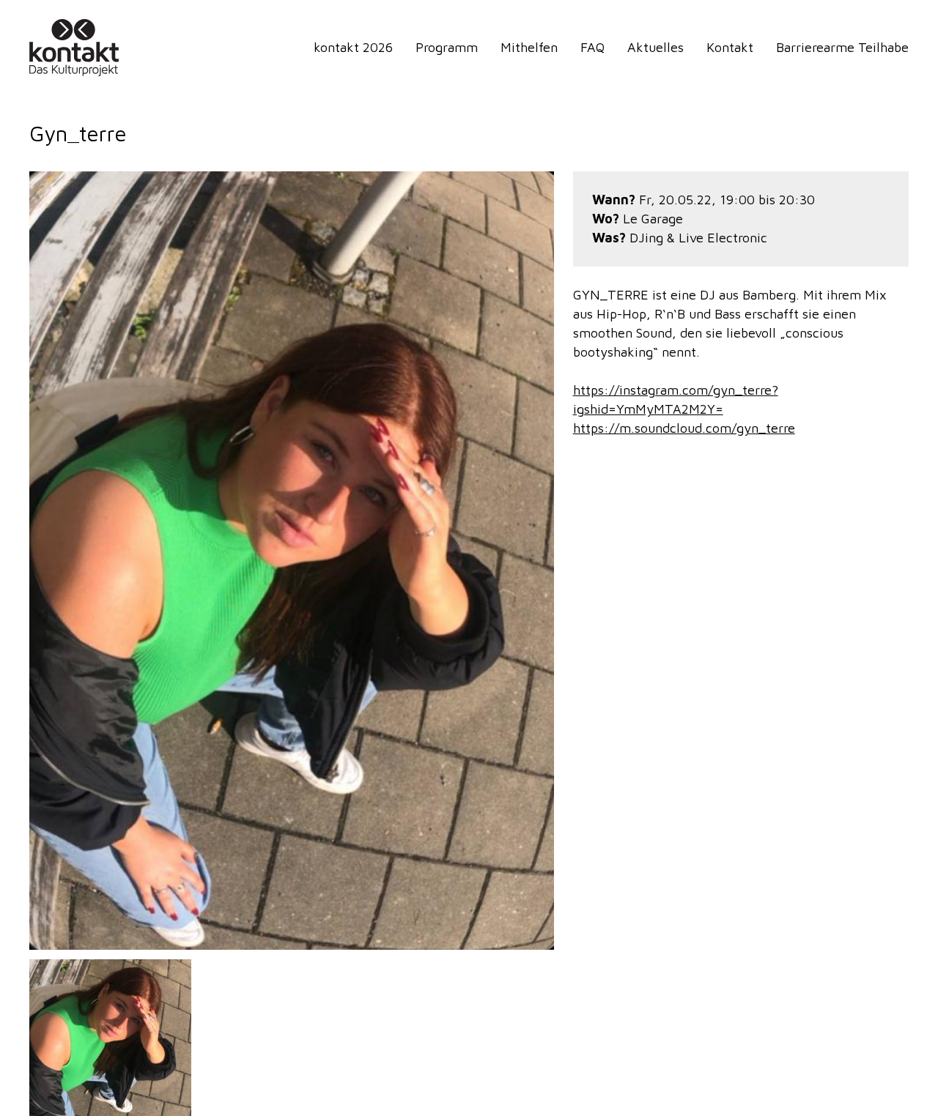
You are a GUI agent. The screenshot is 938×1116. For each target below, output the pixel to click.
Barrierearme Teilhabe (842, 47)
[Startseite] (77, 47)
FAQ (592, 47)
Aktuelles (655, 47)
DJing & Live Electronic (698, 237)
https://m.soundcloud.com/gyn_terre (684, 428)
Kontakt (729, 47)
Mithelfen (529, 47)
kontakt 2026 (353, 47)
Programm (447, 47)
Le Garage (653, 218)
